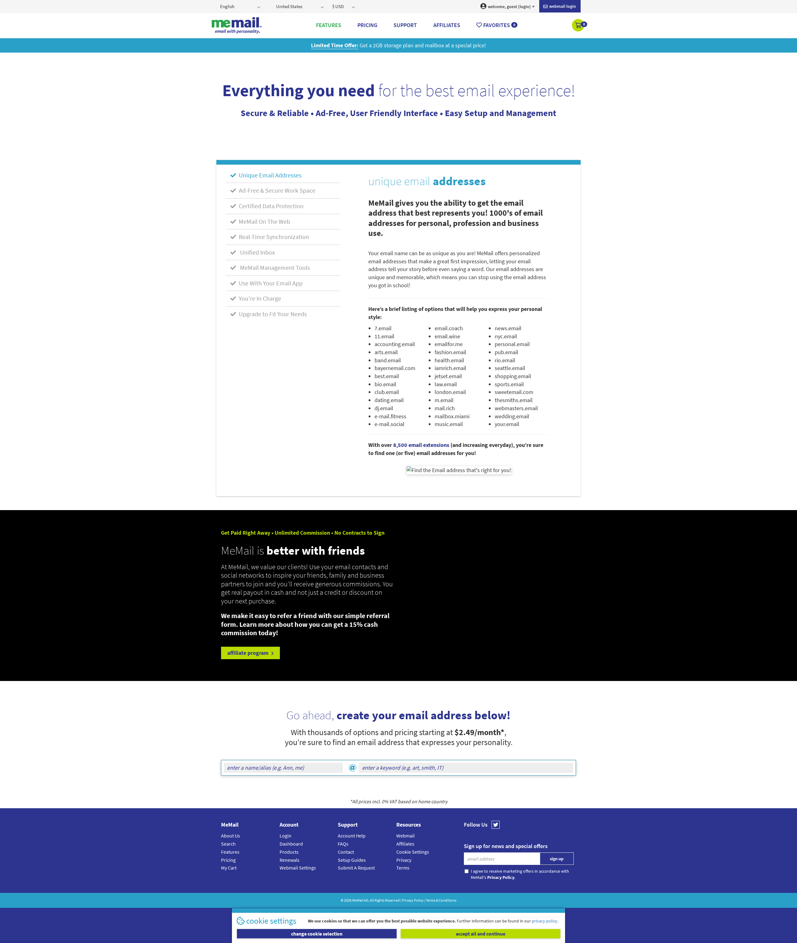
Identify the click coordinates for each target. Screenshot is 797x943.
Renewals (289, 860)
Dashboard (291, 844)
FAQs (343, 844)
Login (285, 836)
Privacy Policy (413, 900)
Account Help (351, 836)
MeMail (357, 900)
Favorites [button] (498, 25)
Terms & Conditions (441, 900)
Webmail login (562, 6)
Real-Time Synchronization (273, 237)
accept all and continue (480, 934)
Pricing (228, 860)
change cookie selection (316, 934)
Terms (402, 868)
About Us (230, 836)
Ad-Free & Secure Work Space (276, 190)
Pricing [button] (367, 25)
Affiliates (405, 844)
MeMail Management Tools (274, 267)
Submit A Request (356, 868)
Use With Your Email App (270, 283)
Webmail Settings (298, 868)
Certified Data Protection (271, 206)
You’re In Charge (259, 298)
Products (289, 852)
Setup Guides (352, 860)
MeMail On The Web (264, 221)
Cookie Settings (412, 852)
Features (230, 852)
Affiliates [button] (446, 25)
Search (228, 844)
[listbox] (240, 6)
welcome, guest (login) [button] (509, 6)
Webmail (405, 836)
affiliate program (248, 652)
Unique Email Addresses (269, 175)
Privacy (403, 860)
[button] (578, 26)
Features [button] (328, 25)
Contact (346, 852)
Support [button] (405, 25)
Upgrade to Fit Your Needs (272, 314)
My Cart (229, 868)
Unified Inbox (256, 252)
